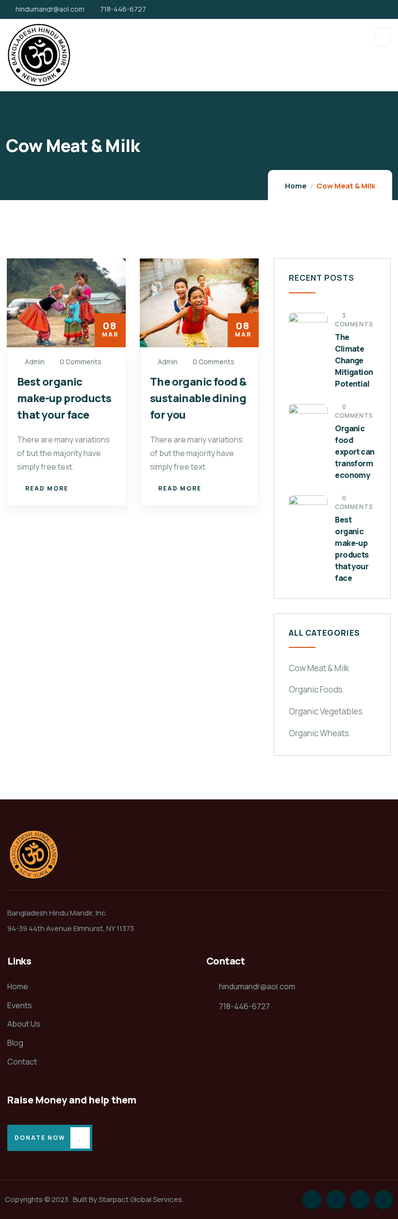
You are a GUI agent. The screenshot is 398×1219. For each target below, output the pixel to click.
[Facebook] (335, 1199)
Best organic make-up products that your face (64, 398)
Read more (46, 488)
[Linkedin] (383, 1199)
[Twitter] (311, 1199)
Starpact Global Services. (141, 1199)
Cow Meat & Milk (319, 668)
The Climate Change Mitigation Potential (354, 360)
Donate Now (40, 1138)
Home (296, 186)
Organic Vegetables (326, 711)
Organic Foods (316, 689)
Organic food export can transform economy (354, 451)
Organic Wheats (319, 733)
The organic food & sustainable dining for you (198, 398)
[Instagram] (359, 1199)
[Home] (33, 854)
